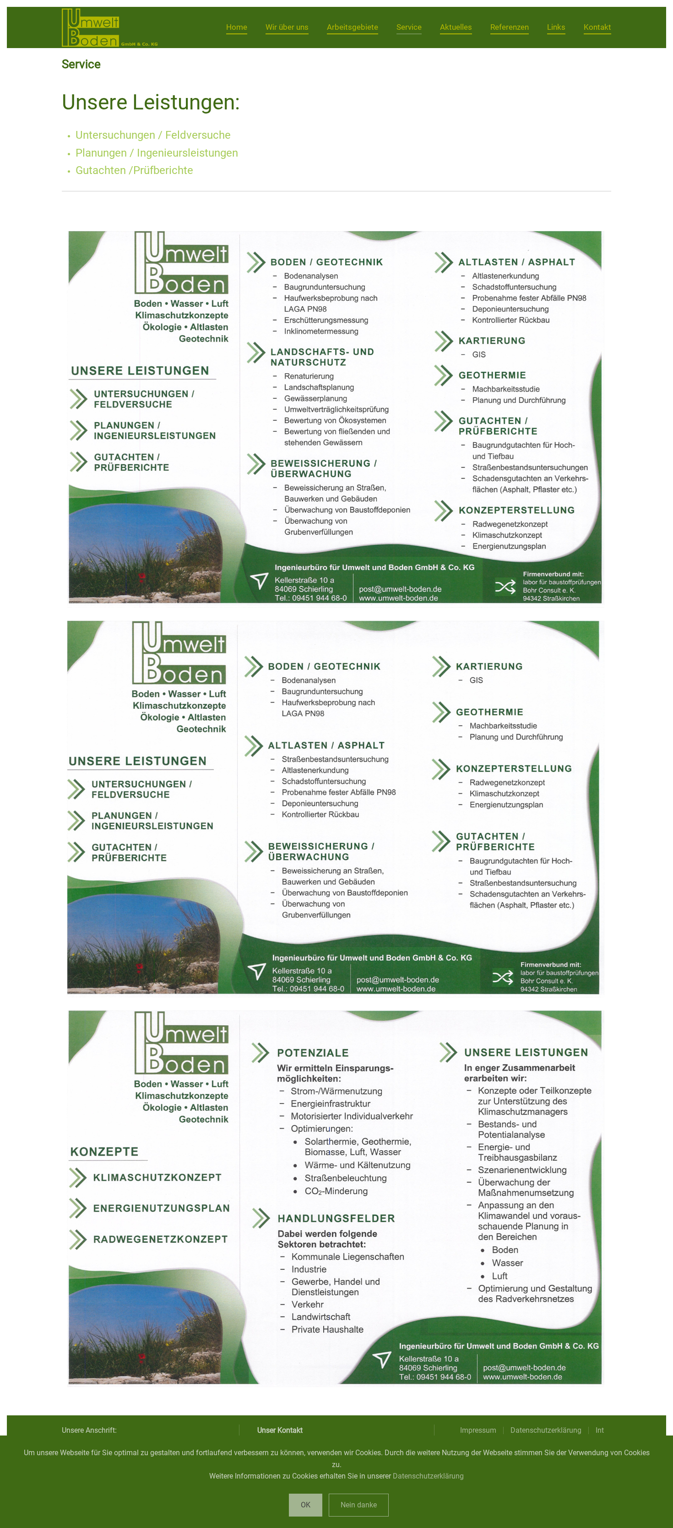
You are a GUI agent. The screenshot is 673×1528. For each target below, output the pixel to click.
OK (305, 1505)
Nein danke (359, 1505)
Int (600, 1430)
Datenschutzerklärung (428, 1476)
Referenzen (509, 27)
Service (409, 27)
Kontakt (597, 27)
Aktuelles (456, 27)
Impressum (478, 1430)
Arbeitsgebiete (352, 27)
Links (556, 27)
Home (236, 27)
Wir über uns (287, 27)
